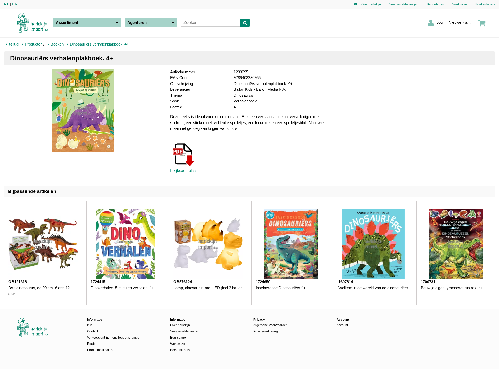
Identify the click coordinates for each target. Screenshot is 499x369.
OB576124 (182, 282)
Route (91, 344)
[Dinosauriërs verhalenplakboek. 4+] (83, 111)
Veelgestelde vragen (403, 4)
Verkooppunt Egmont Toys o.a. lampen (114, 337)
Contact (92, 331)
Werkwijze (459, 4)
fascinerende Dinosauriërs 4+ (281, 288)
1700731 (428, 282)
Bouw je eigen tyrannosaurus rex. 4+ (452, 288)
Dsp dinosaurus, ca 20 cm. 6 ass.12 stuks (39, 291)
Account (342, 325)
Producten (33, 44)
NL (6, 4)
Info (89, 325)
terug (14, 44)
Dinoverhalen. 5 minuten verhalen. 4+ (122, 288)
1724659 (263, 282)
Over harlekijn (371, 4)
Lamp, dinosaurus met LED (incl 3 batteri (207, 288)
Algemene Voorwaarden (270, 325)
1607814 (345, 282)
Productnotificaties (100, 350)
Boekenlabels (485, 4)
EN (15, 4)
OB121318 (17, 282)
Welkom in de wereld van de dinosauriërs (373, 288)
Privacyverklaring (265, 331)
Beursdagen (435, 4)
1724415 (98, 282)
